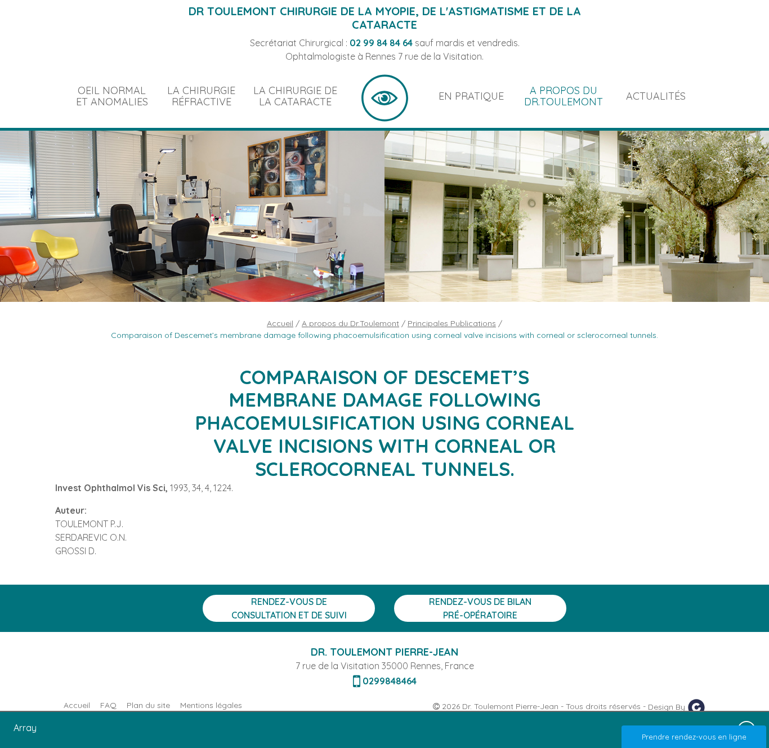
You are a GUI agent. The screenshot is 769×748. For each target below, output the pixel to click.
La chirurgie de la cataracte (295, 96)
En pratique (471, 96)
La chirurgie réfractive (201, 96)
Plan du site (148, 705)
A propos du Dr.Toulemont (563, 96)
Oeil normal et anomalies (112, 96)
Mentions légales (211, 705)
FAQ (108, 705)
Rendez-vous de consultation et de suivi (289, 608)
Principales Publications (452, 323)
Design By (667, 706)
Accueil (385, 96)
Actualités (656, 96)
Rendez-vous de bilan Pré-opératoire (480, 608)
